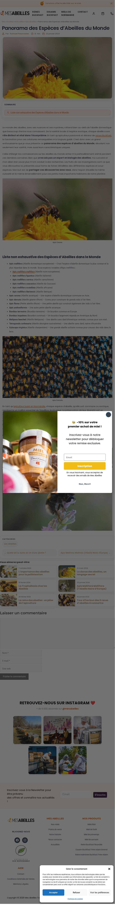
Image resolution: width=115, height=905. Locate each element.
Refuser (76, 892)
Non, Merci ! (85, 484)
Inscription (84, 466)
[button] (109, 868)
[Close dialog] (108, 414)
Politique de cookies (75, 899)
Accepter (53, 892)
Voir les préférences (99, 892)
